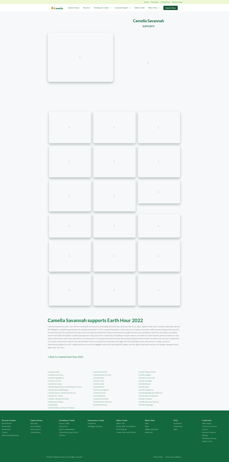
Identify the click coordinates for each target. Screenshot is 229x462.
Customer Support (121, 8)
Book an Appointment (67, 429)
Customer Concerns (209, 426)
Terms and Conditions (173, 457)
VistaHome (92, 423)
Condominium (35, 432)
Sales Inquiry (206, 423)
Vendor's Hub (207, 441)
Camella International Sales (126, 432)
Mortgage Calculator (95, 426)
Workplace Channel (209, 438)
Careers (5, 432)
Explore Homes (73, 8)
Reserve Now (177, 2)
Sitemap (205, 435)
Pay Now (154, 2)
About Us (86, 8)
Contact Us (165, 2)
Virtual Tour (63, 426)
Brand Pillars (6, 426)
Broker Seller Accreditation (126, 426)
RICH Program (121, 429)
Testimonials (6, 429)
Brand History (7, 423)
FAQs (146, 2)
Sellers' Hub (120, 423)
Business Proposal (209, 432)
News (147, 423)
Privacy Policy (158, 457)
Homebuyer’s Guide (101, 8)
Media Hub (149, 432)
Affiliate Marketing (151, 429)
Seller (175, 429)
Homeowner (178, 426)
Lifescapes (34, 423)
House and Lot (35, 429)
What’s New (152, 8)
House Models (35, 426)
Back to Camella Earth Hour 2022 (65, 356)
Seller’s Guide (139, 8)
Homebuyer (178, 423)
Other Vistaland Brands (10, 435)
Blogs (147, 426)
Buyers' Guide (64, 423)
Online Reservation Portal (68, 432)
